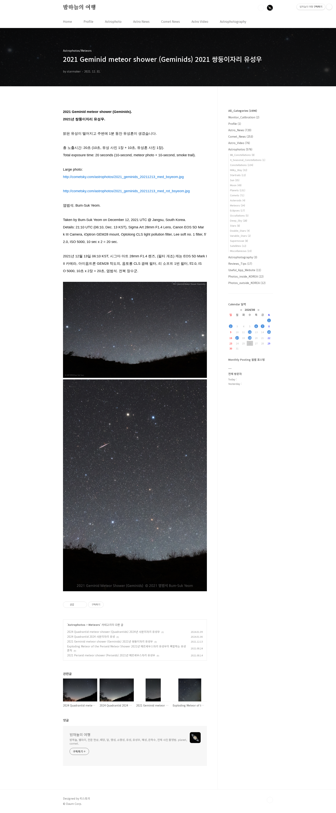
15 (269, 332)
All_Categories (242, 111)
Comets (237, 195)
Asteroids (237, 200)
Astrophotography (233, 21)
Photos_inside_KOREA (246, 276)
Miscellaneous (241, 251)
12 (249, 332)
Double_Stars (240, 230)
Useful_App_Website (244, 270)
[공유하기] (77, 605)
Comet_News (240, 136)
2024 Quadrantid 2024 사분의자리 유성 (91, 636)
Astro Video (200, 21)
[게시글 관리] (82, 605)
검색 (261, 8)
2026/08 (250, 309)
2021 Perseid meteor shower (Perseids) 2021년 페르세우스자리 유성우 (111, 655)
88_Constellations (242, 155)
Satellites (238, 246)
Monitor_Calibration (243, 117)
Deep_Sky (238, 220)
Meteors (94, 625)
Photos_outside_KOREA (247, 283)
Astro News (141, 21)
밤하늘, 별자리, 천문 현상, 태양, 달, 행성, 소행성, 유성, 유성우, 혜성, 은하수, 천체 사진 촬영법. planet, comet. (128, 741)
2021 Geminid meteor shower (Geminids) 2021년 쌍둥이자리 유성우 (110, 641)
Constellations (241, 165)
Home (67, 21)
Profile (88, 21)
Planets (237, 190)
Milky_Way (238, 170)
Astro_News (239, 130)
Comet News (170, 21)
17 (237, 338)
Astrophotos (76, 625)
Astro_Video (239, 143)
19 (249, 338)
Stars (235, 225)
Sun (234, 180)
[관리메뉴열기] (329, 7)
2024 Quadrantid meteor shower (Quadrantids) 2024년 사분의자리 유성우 (113, 632)
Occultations (239, 215)
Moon (236, 185)
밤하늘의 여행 (79, 7)
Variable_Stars (240, 236)
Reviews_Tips (240, 263)
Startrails (238, 175)
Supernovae (239, 241)
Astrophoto (113, 21)
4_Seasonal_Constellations (247, 160)
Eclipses (237, 210)
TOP (270, 800)
